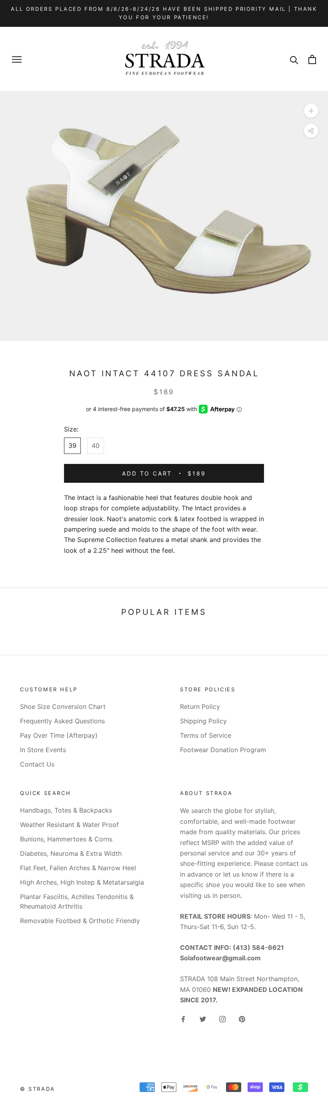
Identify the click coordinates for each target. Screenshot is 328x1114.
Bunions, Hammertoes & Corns (66, 839)
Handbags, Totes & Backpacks (66, 810)
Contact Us (37, 764)
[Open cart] (312, 59)
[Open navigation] (17, 59)
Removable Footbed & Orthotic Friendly (80, 921)
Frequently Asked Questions (62, 721)
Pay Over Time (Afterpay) (59, 735)
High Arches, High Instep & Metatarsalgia (82, 882)
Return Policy (200, 707)
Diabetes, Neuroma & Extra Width (71, 853)
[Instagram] (222, 1019)
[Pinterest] (242, 1019)
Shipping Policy (203, 721)
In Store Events (43, 750)
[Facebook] (183, 1019)
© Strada (37, 1089)
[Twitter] (203, 1019)
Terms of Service (205, 735)
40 (96, 446)
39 (72, 446)
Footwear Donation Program (223, 750)
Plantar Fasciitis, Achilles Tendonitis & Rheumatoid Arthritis (77, 901)
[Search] (294, 59)
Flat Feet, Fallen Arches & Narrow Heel (78, 868)
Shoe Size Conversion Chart (63, 707)
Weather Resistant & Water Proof (69, 825)
